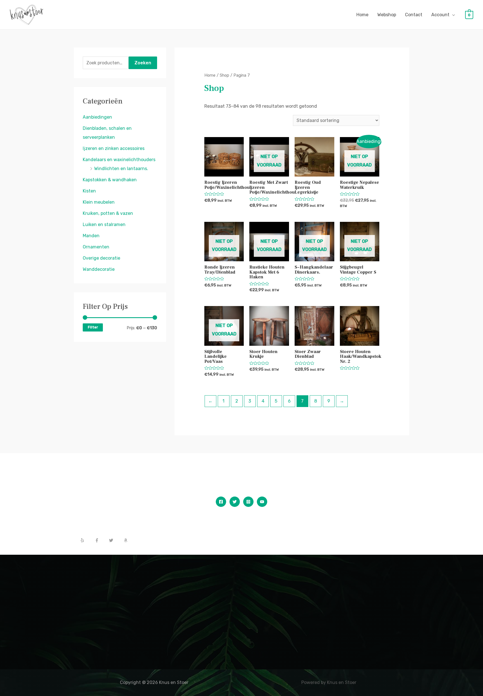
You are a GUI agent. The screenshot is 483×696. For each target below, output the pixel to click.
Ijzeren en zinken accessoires (114, 148)
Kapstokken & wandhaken (110, 179)
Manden (91, 235)
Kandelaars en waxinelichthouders (119, 159)
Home (362, 14)
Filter (93, 327)
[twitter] (115, 540)
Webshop (386, 14)
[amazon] (126, 540)
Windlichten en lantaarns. (121, 168)
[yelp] (87, 540)
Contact (413, 14)
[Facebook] (221, 502)
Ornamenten (96, 247)
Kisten (89, 191)
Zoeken (142, 62)
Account (440, 14)
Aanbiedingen (97, 117)
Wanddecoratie (99, 269)
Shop (224, 75)
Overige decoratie (101, 258)
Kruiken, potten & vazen (108, 213)
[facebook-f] (101, 540)
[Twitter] (234, 502)
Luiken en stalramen (104, 224)
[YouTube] (262, 502)
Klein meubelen (99, 202)
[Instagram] (248, 502)
